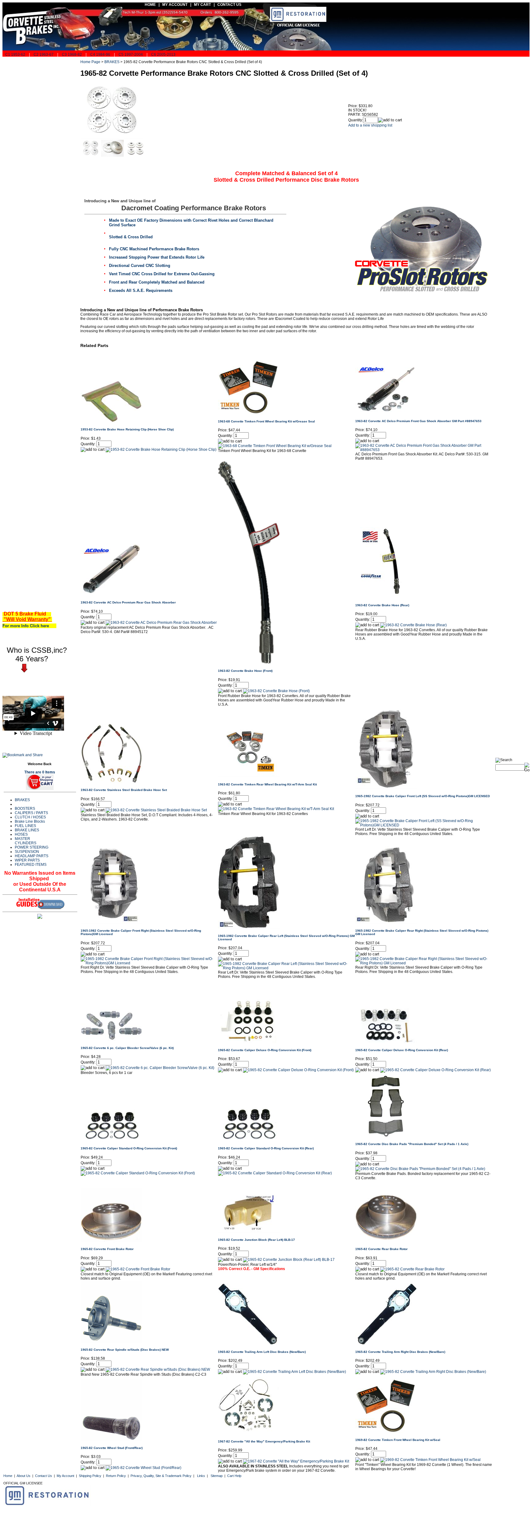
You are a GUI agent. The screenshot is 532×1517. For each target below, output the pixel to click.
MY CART (204, 4)
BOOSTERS (25, 808)
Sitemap (217, 1476)
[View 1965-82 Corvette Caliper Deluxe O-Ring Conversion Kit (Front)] (298, 1070)
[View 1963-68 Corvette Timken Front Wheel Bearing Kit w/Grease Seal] (275, 446)
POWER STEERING (31, 847)
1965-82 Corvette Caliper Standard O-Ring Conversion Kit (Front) (129, 1148)
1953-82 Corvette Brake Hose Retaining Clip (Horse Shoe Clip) (127, 429)
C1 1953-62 (14, 54)
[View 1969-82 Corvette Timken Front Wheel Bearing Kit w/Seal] (430, 1460)
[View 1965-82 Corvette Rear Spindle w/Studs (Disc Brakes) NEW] (158, 1369)
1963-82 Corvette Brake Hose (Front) (245, 670)
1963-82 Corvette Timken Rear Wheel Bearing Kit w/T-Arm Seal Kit (267, 784)
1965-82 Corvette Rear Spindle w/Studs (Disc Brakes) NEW (125, 1349)
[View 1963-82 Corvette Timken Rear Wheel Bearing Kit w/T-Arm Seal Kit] (276, 809)
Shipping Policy (90, 1476)
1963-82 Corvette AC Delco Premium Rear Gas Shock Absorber (128, 602)
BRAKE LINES (27, 830)
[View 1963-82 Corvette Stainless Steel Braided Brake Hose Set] (156, 810)
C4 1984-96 (100, 54)
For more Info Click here (28, 625)
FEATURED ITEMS (30, 864)
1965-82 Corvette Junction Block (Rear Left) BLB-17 (256, 1239)
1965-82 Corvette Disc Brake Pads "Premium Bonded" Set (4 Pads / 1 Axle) (411, 1144)
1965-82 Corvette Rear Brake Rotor (381, 1249)
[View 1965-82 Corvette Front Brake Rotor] (138, 1269)
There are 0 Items (39, 772)
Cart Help (234, 1476)
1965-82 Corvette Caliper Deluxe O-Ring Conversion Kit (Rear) (401, 1050)
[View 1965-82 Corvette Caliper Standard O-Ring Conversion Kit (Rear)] (275, 1173)
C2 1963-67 (44, 54)
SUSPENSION (27, 851)
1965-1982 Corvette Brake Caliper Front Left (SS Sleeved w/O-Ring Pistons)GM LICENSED (422, 796)
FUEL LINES (25, 826)
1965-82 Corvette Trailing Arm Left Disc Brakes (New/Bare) (262, 1352)
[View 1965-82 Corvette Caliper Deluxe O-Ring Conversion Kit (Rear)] (435, 1070)
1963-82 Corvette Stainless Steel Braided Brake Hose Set (124, 790)
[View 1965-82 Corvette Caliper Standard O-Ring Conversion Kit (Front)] (138, 1173)
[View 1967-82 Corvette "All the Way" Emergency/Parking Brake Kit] (296, 1461)
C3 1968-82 (72, 54)
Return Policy (116, 1476)
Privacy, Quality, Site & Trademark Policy (161, 1476)
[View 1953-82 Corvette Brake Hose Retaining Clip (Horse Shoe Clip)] (161, 449)
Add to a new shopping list (370, 125)
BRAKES (22, 800)
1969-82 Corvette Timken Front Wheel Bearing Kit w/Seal (397, 1440)
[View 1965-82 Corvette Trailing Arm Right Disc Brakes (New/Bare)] (433, 1372)
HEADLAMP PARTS (31, 856)
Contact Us (43, 1476)
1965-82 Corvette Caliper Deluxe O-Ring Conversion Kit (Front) (264, 1050)
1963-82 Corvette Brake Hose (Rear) (382, 605)
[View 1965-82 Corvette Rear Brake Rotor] (412, 1269)
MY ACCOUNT (174, 4)
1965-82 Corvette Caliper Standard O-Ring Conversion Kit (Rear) (266, 1148)
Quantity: (355, 120)
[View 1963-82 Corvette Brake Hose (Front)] (276, 691)
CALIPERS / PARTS (31, 813)
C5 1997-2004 (131, 54)
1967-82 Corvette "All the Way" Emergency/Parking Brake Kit (264, 1441)
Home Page (90, 62)
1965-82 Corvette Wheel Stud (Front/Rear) (112, 1448)
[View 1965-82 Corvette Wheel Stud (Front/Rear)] (143, 1468)
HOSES (21, 834)
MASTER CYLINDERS (25, 841)
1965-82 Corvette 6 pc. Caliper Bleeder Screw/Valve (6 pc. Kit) (127, 1048)
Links (201, 1476)
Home (7, 1476)
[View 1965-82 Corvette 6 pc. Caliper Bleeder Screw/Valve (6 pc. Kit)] (160, 1068)
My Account (65, 1476)
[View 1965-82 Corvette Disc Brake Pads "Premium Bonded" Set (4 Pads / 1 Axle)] (420, 1169)
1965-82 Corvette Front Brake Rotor (107, 1249)
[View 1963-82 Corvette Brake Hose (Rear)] (413, 625)
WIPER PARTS (27, 860)
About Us (23, 1476)
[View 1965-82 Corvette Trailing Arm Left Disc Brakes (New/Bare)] (294, 1372)
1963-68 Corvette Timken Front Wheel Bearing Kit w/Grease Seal (266, 421)
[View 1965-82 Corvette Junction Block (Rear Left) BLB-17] (289, 1259)
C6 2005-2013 (163, 54)
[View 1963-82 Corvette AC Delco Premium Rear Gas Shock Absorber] (161, 622)
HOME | (151, 4)
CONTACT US (229, 4)
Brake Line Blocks (30, 821)
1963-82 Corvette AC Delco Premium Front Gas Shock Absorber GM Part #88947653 (418, 421)
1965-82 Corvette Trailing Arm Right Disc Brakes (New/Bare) (400, 1352)
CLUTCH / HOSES (30, 817)
